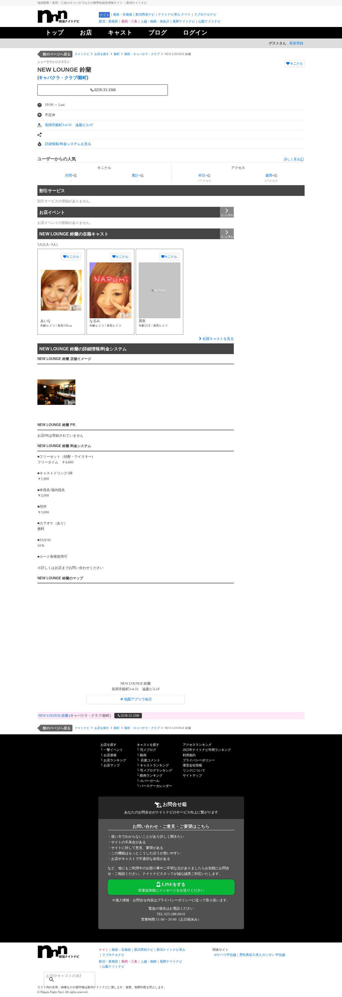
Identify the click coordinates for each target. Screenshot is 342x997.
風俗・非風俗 (122, 14)
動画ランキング (151, 775)
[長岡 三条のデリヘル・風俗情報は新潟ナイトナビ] (66, 957)
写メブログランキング (156, 770)
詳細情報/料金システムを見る (68, 144)
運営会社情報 (192, 765)
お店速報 (110, 755)
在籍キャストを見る (218, 339)
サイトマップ (192, 775)
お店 (86, 32)
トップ (54, 32)
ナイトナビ (82, 54)
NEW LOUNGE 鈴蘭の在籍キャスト (73, 234)
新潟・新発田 (108, 21)
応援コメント (150, 760)
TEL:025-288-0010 (171, 914)
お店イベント (52, 212)
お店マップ (112, 765)
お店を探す (101, 54)
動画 (143, 755)
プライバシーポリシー (199, 760)
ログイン (195, 32)
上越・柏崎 (149, 961)
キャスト (120, 32)
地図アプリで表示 (138, 699)
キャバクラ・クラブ (58, 77)
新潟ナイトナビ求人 (171, 950)
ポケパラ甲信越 (225, 955)
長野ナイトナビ (184, 21)
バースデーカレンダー (156, 786)
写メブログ (148, 750)
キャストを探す (148, 745)
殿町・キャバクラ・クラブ (142, 54)
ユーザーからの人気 (56, 159)
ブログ (158, 32)
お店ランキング (115, 760)
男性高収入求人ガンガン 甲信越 (262, 955)
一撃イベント (113, 750)
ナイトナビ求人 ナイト (174, 14)
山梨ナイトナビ (209, 21)
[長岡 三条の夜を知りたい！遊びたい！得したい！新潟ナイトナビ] (66, 22)
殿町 (117, 54)
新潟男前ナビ (145, 14)
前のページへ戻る (57, 54)
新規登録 (296, 43)
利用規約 (189, 755)
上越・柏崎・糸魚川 (155, 21)
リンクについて (194, 770)
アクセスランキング (197, 745)
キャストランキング (154, 765)
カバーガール (149, 781)
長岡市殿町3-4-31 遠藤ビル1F (69, 125)
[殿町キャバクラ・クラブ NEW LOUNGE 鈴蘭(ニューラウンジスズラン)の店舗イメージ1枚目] (56, 392)
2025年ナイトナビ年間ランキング (207, 750)
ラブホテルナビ (205, 14)
